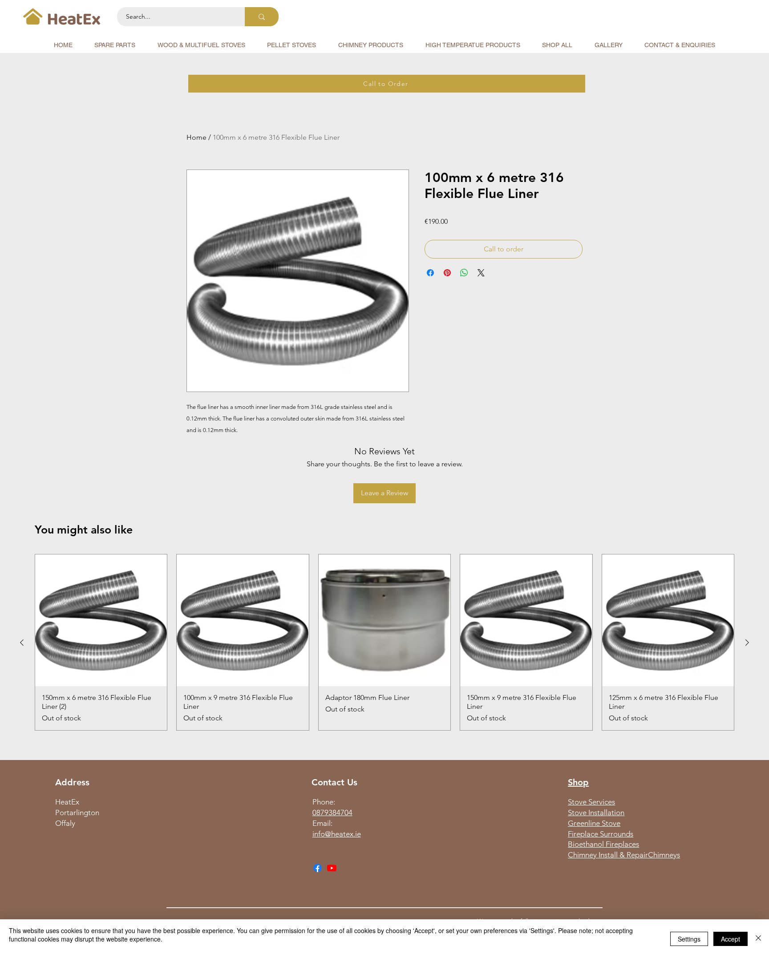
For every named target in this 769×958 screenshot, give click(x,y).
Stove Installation (596, 812)
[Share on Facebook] (430, 272)
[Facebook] (317, 867)
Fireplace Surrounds (600, 833)
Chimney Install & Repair (608, 854)
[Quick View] (101, 620)
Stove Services (591, 801)
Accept (730, 938)
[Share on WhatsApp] (464, 272)
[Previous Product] (21, 642)
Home (196, 137)
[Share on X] (481, 272)
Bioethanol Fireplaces (603, 844)
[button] (115, 45)
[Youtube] (331, 867)
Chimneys (664, 854)
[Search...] (262, 16)
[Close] (758, 938)
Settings (689, 938)
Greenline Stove (594, 823)
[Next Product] (747, 642)
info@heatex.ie (336, 833)
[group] (384, 642)
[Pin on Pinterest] (447, 272)
